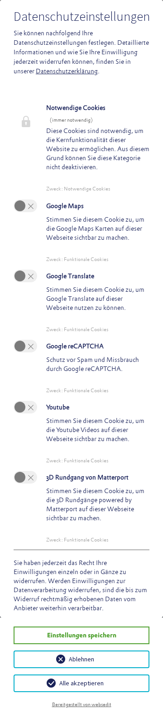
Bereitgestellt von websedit (81, 704)
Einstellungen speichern (81, 635)
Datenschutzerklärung (67, 71)
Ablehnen (81, 659)
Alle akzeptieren (81, 683)
